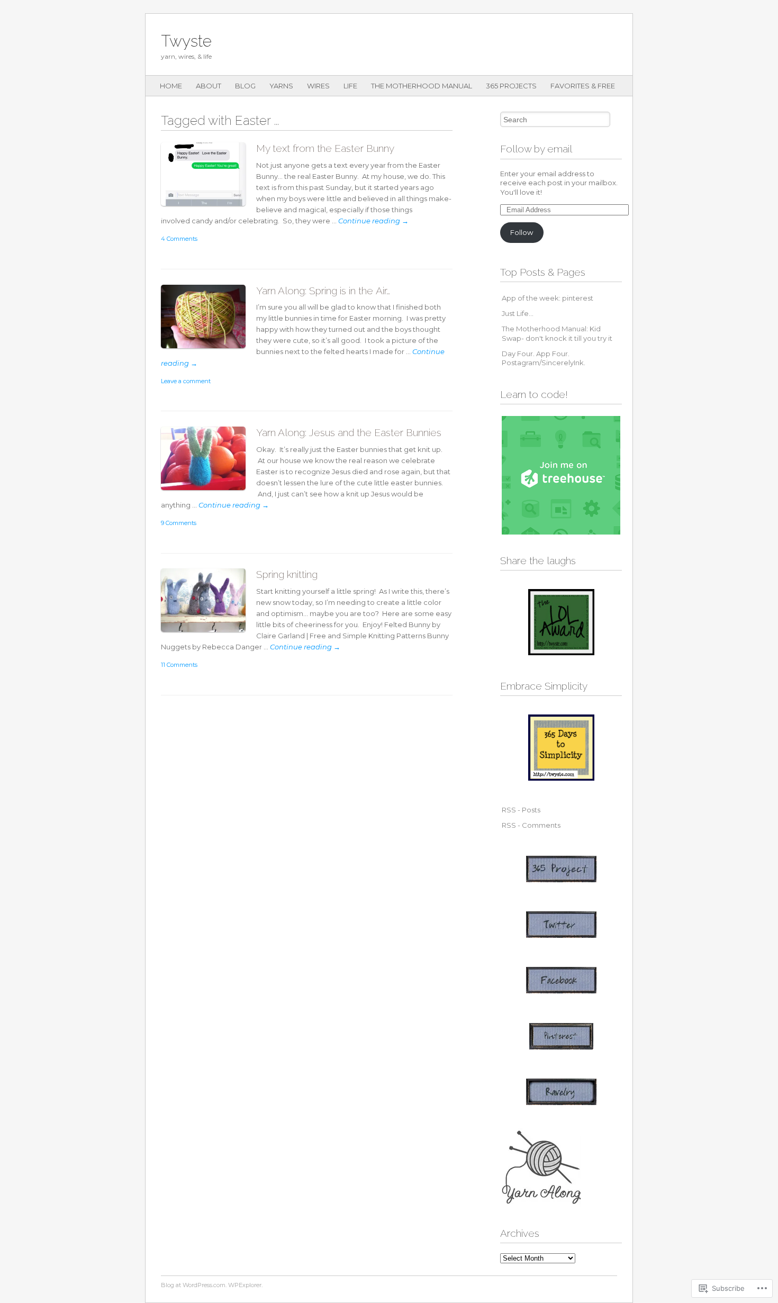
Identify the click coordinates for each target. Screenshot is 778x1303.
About (208, 86)
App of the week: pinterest (547, 298)
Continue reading (373, 220)
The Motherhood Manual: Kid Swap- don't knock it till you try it (557, 333)
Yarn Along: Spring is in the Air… (323, 290)
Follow (521, 232)
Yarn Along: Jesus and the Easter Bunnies (348, 432)
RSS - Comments (531, 825)
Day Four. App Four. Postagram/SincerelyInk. (543, 358)
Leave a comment (186, 381)
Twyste (186, 41)
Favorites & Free (582, 86)
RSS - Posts (521, 810)
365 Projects (511, 86)
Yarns (281, 86)
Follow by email (536, 149)
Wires (318, 86)
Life (350, 86)
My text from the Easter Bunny (325, 148)
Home (171, 86)
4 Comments (179, 238)
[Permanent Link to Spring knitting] (208, 634)
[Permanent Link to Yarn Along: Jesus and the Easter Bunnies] (208, 492)
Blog (245, 86)
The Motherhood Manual (421, 86)
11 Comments (179, 664)
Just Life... (517, 313)
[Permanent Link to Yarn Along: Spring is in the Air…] (208, 351)
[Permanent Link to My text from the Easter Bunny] (208, 208)
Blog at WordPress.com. (194, 1285)
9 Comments (178, 523)
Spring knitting (287, 574)
